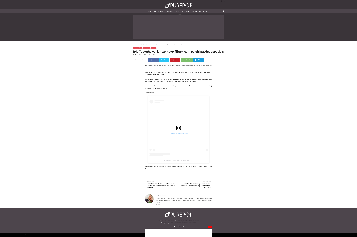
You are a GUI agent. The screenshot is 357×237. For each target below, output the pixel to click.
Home (149, 11)
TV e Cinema (185, 11)
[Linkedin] (159, 205)
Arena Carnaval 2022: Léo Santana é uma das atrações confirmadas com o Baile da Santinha (161, 186)
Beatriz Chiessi (138, 54)
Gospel (177, 11)
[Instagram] (222, 1)
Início (134, 44)
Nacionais (153, 48)
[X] (224, 1)
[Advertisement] (178, 27)
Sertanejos (170, 11)
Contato (205, 11)
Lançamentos (149, 44)
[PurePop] (178, 5)
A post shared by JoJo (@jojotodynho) (178, 160)
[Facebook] (219, 1)
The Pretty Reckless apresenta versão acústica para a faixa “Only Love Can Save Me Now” (196, 186)
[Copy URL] (210, 60)
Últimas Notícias (158, 11)
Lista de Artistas (196, 11)
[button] (223, 11)
